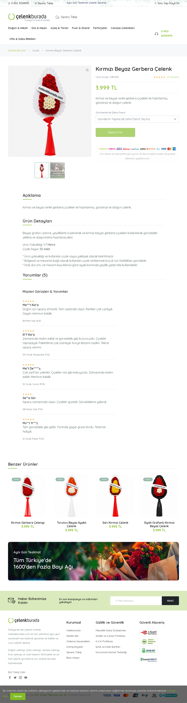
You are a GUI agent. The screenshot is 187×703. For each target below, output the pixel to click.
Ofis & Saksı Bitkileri (22, 39)
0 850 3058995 (20, 3)
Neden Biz (72, 635)
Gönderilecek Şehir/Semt (110, 112)
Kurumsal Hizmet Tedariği (111, 652)
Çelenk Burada (17, 50)
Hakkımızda (73, 630)
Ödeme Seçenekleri (78, 641)
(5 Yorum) (173, 77)
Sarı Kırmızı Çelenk (115, 522)
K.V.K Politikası (104, 641)
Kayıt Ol (174, 3)
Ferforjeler (100, 28)
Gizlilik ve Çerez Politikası (110, 635)
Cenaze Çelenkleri (122, 28)
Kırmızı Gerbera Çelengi (28, 522)
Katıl (170, 600)
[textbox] (137, 119)
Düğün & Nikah (18, 28)
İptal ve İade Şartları (108, 646)
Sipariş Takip (45, 3)
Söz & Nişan (39, 28)
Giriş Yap (163, 3)
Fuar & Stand (80, 28)
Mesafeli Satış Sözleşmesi (111, 630)
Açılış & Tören (59, 28)
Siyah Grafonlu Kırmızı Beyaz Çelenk (159, 524)
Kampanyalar (74, 646)
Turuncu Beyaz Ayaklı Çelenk (71, 524)
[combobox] (137, 119)
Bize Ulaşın (72, 657)
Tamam (18, 696)
